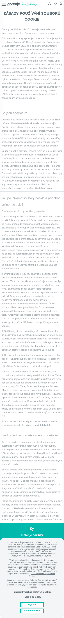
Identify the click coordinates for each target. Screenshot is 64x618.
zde (18, 480)
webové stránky (15, 38)
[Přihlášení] (49, 4)
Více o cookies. (33, 597)
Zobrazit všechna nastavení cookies (33, 592)
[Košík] (55, 4)
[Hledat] (61, 4)
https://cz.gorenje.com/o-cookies (36, 33)
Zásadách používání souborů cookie (34, 569)
